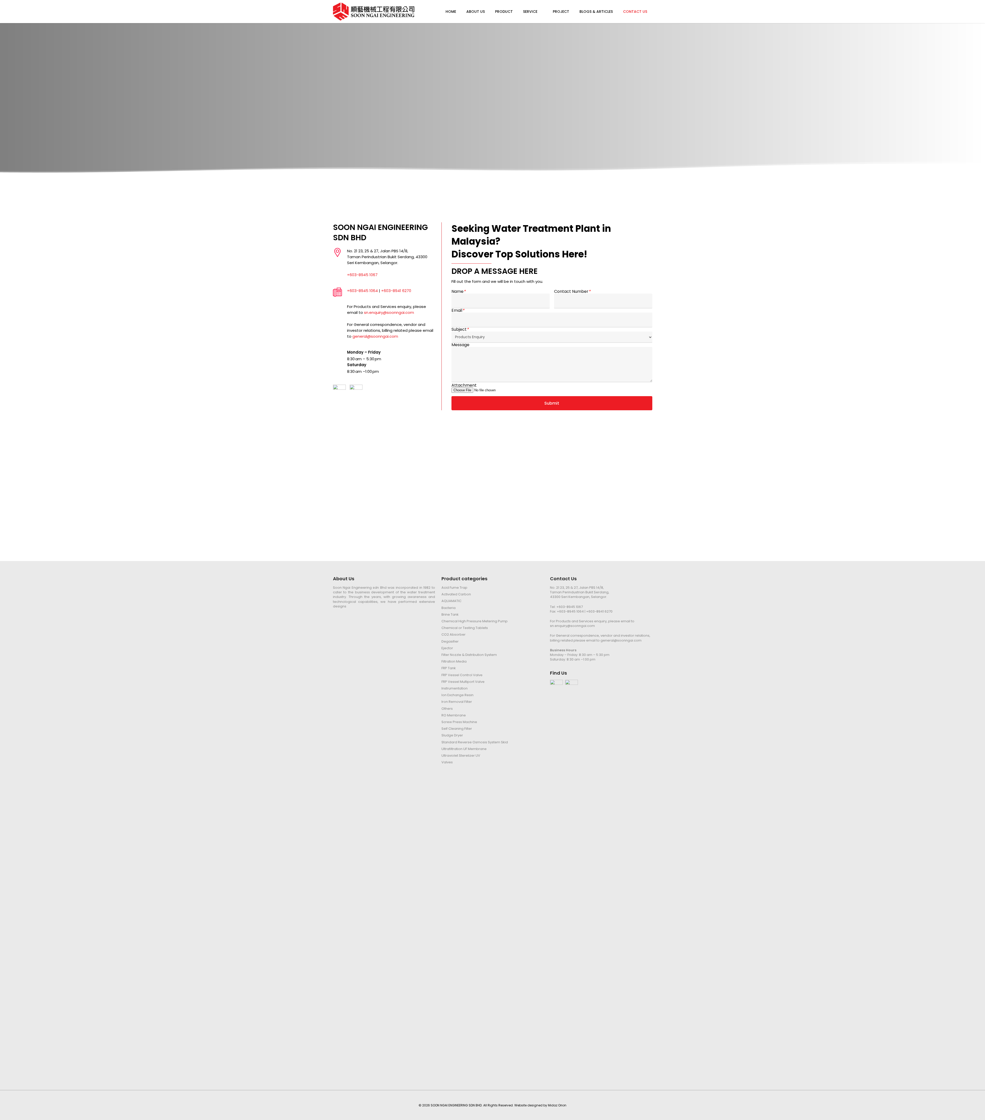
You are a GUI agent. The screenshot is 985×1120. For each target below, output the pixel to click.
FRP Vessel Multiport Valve (463, 681)
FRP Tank (448, 668)
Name (458, 291)
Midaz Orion (557, 1105)
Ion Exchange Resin (457, 695)
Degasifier (450, 641)
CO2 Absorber (453, 634)
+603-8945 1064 (362, 290)
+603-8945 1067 (362, 274)
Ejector (447, 648)
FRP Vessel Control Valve (461, 675)
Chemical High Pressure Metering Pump (474, 621)
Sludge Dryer (452, 735)
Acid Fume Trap (454, 587)
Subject (460, 329)
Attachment (464, 385)
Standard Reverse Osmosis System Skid (474, 742)
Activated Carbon (456, 594)
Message (460, 345)
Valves (447, 762)
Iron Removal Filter (456, 701)
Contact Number (572, 291)
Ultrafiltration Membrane (464, 749)
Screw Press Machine (459, 722)
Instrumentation (454, 688)
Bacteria (448, 608)
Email (457, 310)
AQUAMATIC (451, 601)
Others (447, 708)
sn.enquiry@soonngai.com (389, 312)
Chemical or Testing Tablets (464, 628)
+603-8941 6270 (396, 290)
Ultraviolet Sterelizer (460, 755)
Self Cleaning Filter (456, 728)
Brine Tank (450, 614)
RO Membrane (453, 715)
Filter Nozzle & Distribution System (469, 655)
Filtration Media (454, 661)
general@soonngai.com (375, 336)
